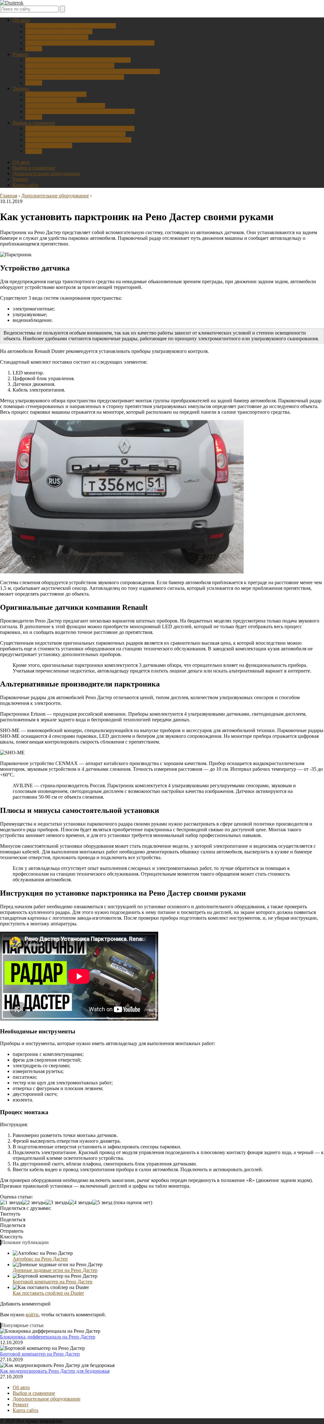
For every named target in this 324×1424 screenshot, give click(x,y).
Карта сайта (25, 185)
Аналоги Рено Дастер (48, 145)
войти (32, 1314)
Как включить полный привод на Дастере (70, 26)
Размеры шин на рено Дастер (56, 37)
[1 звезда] (11, 1202)
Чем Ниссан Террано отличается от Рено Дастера (78, 140)
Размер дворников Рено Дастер (58, 31)
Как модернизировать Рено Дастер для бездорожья (80, 111)
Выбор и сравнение (34, 122)
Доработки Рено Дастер (51, 100)
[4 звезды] (80, 1202)
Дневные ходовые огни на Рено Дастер (55, 1270)
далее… (33, 48)
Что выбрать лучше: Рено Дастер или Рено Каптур (79, 128)
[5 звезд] (102, 1202)
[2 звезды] (34, 1202)
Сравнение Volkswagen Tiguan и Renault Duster (75, 134)
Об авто (21, 20)
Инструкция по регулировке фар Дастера (69, 65)
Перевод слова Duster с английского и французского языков (89, 43)
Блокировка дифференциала (55, 94)
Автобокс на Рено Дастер (40, 1258)
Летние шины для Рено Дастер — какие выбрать (78, 60)
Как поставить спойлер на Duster (48, 1293)
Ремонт (20, 54)
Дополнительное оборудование (46, 173)
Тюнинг (21, 88)
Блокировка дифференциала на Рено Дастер (47, 1336)
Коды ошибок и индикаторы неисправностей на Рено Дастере (92, 71)
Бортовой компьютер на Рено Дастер (65, 105)
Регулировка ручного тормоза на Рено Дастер (74, 77)
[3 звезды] (57, 1202)
